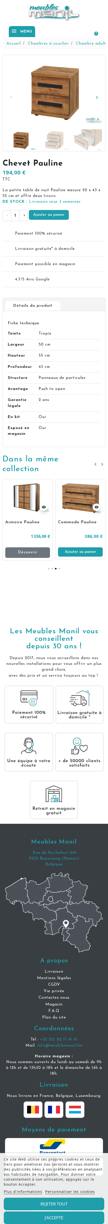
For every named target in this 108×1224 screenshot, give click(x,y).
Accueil (14, 44)
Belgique (54, 864)
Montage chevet (78, 522)
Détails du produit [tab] (32, 306)
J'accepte (54, 1217)
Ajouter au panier (49, 215)
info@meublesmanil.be (60, 1046)
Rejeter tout (54, 1204)
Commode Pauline (27, 522)
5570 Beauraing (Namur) (54, 859)
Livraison (54, 1085)
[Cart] (93, 31)
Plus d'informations (23, 1191)
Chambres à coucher (48, 44)
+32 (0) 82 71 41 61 (59, 1040)
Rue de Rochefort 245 (54, 853)
